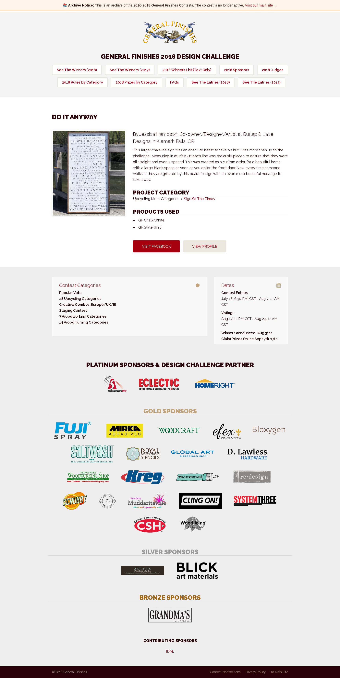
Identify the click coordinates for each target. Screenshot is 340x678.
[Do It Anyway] (89, 173)
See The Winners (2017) (130, 70)
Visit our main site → (261, 5)
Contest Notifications (225, 672)
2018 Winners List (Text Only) (187, 70)
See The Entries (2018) (211, 82)
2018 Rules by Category (82, 82)
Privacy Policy (255, 672)
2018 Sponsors (236, 70)
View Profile (204, 246)
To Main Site (279, 672)
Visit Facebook (156, 246)
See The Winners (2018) (77, 70)
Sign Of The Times (199, 199)
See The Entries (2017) (262, 82)
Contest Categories (80, 285)
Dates (227, 285)
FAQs (174, 82)
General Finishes (170, 32)
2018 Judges (272, 70)
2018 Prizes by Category (136, 82)
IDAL (170, 651)
